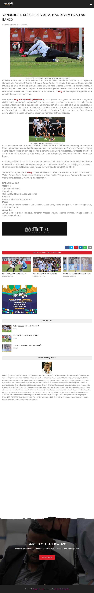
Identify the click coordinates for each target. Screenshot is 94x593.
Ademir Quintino (10, 24)
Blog (29, 172)
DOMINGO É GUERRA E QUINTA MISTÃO (77, 273)
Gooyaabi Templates (61, 589)
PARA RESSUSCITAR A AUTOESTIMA (45, 273)
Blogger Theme (38, 589)
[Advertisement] (19, 419)
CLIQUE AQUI (47, 557)
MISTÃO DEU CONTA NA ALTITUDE (14, 273)
